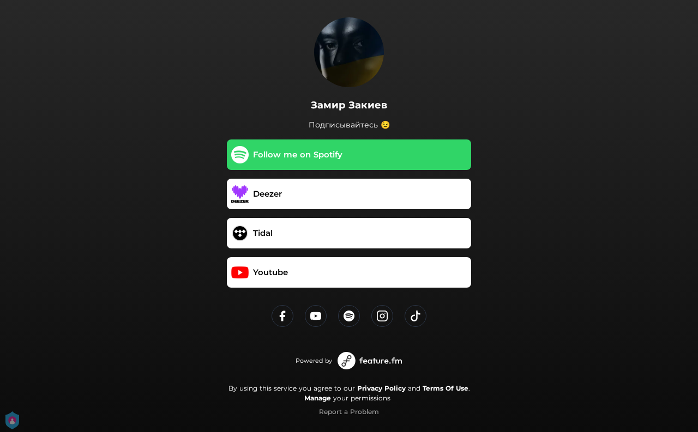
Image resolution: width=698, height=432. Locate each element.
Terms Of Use (445, 388)
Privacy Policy (381, 388)
